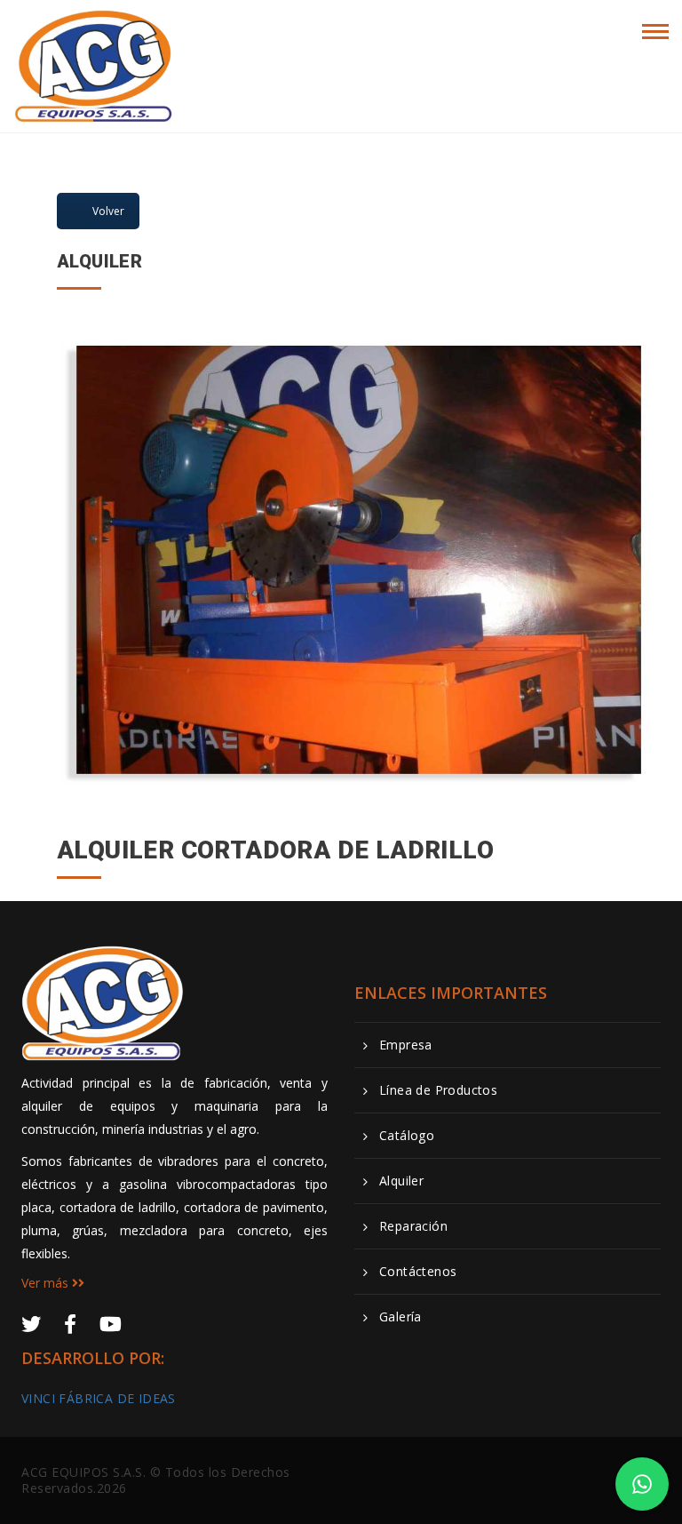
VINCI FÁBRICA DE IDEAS (98, 1398)
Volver (108, 211)
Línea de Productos (438, 1090)
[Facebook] (70, 1323)
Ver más (46, 1282)
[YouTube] (110, 1323)
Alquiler (401, 1181)
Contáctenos (417, 1272)
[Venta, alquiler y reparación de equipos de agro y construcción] (94, 28)
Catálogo (406, 1136)
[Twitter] (31, 1323)
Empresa (405, 1045)
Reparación (413, 1226)
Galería (400, 1317)
